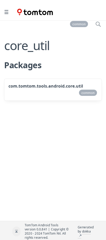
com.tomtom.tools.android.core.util (45, 86)
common (79, 24)
